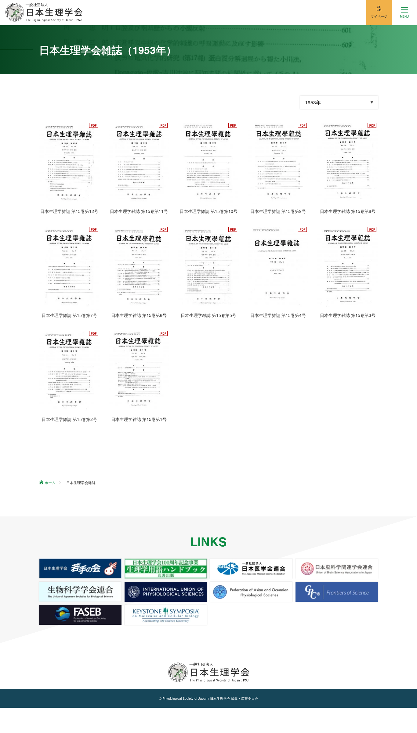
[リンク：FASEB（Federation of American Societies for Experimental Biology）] (80, 615)
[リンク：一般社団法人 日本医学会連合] (251, 569)
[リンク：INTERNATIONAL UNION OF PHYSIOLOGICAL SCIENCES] (166, 592)
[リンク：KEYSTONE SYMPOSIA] (166, 615)
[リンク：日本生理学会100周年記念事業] (166, 569)
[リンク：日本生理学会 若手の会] (80, 569)
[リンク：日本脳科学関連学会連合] (337, 569)
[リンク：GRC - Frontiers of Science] (337, 592)
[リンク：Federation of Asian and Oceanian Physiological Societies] (251, 592)
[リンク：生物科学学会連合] (80, 592)
